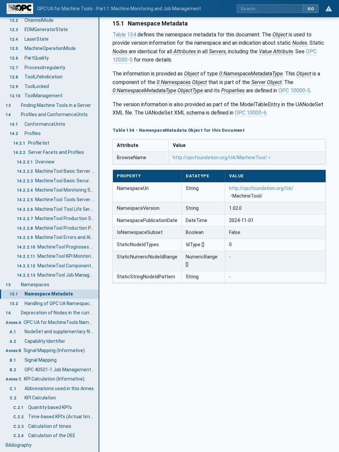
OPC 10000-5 (294, 90)
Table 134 (124, 34)
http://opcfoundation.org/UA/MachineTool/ (220, 157)
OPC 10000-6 (250, 113)
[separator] (99, 234)
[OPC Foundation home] (20, 8)
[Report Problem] (328, 8)
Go (311, 8)
